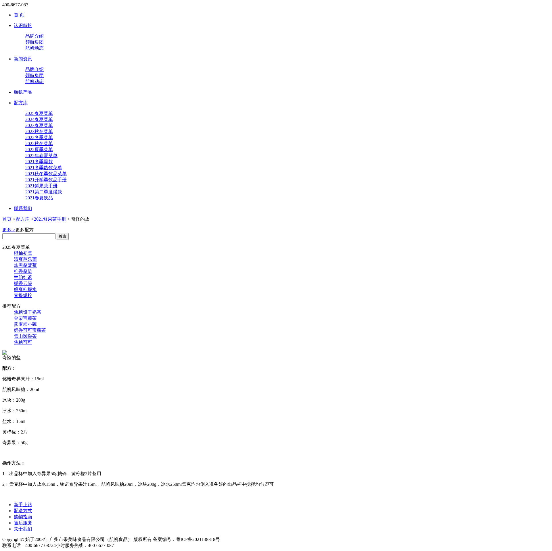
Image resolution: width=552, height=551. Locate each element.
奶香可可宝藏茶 (30, 330)
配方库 (21, 102)
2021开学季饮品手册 (46, 179)
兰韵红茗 (23, 277)
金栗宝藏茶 (25, 318)
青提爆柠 (23, 295)
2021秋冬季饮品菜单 (46, 173)
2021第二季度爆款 (43, 191)
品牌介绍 (34, 36)
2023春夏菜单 (39, 125)
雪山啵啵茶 (25, 336)
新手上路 (23, 504)
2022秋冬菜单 (39, 143)
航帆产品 (23, 92)
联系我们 (23, 208)
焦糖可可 (23, 342)
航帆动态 (34, 48)
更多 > (8, 229)
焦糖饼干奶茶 (27, 312)
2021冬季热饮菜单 (43, 167)
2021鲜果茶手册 (41, 185)
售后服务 (23, 522)
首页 (7, 219)
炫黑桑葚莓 (25, 265)
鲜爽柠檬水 (25, 289)
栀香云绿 (23, 283)
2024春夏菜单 (39, 119)
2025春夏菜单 (39, 113)
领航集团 (34, 42)
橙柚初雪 (23, 253)
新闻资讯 (23, 58)
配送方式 (23, 510)
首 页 (19, 14)
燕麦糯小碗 (25, 324)
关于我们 (23, 528)
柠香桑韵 (23, 271)
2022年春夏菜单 (41, 155)
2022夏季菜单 (39, 149)
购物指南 (23, 516)
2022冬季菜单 (39, 137)
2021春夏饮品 (39, 197)
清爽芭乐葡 (25, 259)
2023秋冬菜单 (39, 131)
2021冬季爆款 (39, 161)
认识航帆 (23, 25)
